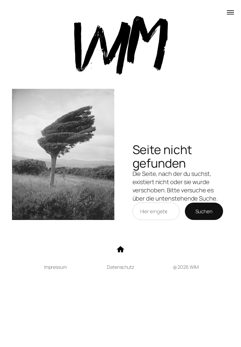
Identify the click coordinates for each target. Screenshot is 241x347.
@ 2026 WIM (186, 267)
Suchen (203, 211)
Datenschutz (120, 267)
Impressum (55, 267)
